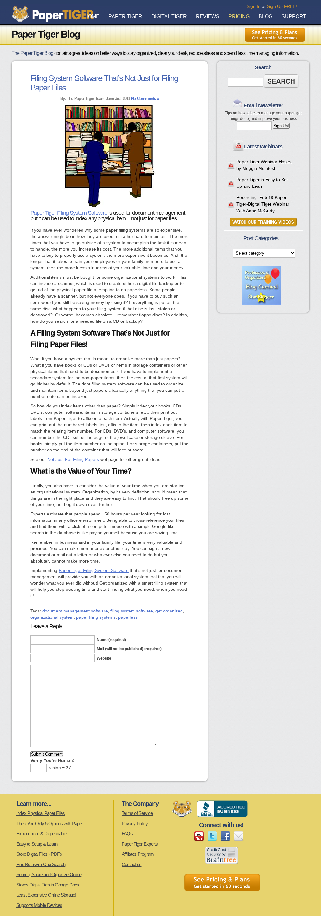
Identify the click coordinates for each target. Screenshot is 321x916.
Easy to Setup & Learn (36, 844)
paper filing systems (96, 617)
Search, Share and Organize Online (48, 874)
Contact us (132, 864)
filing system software (131, 610)
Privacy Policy (135, 823)
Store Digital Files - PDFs (39, 854)
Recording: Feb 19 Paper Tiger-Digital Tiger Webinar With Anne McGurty (262, 204)
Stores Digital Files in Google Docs (47, 884)
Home (91, 16)
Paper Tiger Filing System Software (68, 213)
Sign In (253, 6)
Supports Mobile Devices (39, 905)
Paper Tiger (125, 16)
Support (294, 16)
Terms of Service (137, 813)
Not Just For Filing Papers (73, 459)
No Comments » (145, 98)
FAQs (127, 833)
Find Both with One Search (40, 864)
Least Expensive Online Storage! (46, 894)
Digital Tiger (169, 16)
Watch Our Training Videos (263, 222)
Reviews (207, 16)
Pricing (239, 16)
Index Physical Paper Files (40, 813)
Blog (265, 16)
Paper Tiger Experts (140, 844)
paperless (128, 617)
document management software (75, 610)
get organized (169, 610)
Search (281, 81)
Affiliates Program (138, 854)
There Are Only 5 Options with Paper (49, 823)
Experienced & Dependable (41, 833)
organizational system (52, 617)
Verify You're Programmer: (52, 760)
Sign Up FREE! (282, 6)
